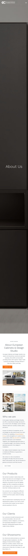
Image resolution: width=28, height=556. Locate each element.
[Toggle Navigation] (26, 2)
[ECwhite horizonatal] (8, 1)
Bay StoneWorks (17, 437)
